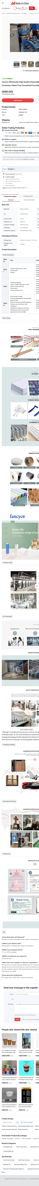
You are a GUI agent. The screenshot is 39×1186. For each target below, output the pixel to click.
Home (3, 13)
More (3, 1172)
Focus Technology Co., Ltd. (23, 1178)
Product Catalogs (27, 1122)
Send (17, 1019)
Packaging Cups (7, 1147)
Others (37, 1129)
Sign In (5, 188)
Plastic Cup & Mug (21, 1147)
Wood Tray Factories (24, 1160)
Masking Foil (6, 1164)
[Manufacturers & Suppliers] (19, 3)
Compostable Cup (8, 1151)
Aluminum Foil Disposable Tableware (13, 1169)
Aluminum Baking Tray (20, 1164)
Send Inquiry (18, 100)
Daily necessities (22, 1129)
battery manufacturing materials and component (15, 1129)
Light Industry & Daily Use (13, 13)
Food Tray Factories (8, 1160)
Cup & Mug (24, 13)
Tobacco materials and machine (11, 1126)
